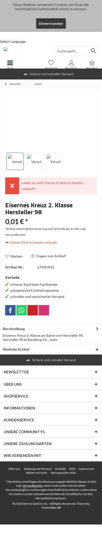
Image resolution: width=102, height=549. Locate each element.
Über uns (14, 469)
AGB (72, 469)
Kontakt (60, 469)
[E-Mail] (32, 310)
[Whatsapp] (21, 310)
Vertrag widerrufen (63, 473)
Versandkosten (32, 485)
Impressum (86, 469)
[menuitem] (51, 35)
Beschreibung (14, 329)
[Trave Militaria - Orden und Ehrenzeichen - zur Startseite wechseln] (25, 51)
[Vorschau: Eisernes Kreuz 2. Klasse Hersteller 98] (15, 161)
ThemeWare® (51, 507)
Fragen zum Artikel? (50, 256)
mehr (53, 339)
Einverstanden (51, 23)
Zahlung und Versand (38, 469)
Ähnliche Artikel (16, 349)
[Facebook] (10, 310)
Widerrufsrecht (36, 473)
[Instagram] (44, 310)
